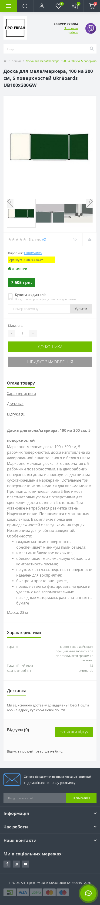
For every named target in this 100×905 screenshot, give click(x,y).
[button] (41, 6)
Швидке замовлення (50, 362)
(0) (44, 239)
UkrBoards (33, 253)
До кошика (50, 346)
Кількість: (15, 325)
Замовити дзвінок (71, 30)
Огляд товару (21, 383)
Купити (80, 308)
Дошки (16, 61)
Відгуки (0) (16, 414)
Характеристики (21, 393)
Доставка (15, 403)
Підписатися (81, 798)
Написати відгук (74, 731)
